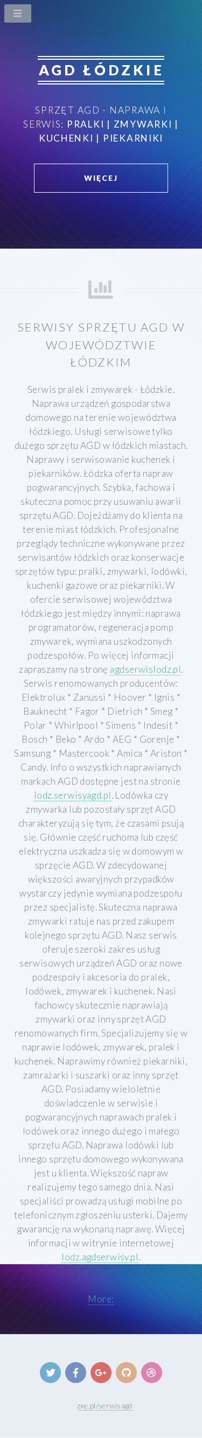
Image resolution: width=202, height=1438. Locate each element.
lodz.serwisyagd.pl (73, 795)
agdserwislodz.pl (145, 669)
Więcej (101, 177)
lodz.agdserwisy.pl (99, 1257)
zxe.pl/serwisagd (105, 1405)
